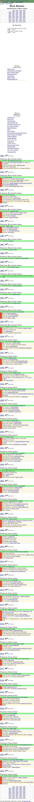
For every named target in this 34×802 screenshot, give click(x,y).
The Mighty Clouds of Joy (13, 124)
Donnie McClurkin (12, 74)
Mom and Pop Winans (14, 410)
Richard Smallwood (12, 79)
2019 (24, 20)
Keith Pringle (17, 198)
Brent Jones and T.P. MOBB (14, 134)
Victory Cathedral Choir (20, 584)
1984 (24, 10)
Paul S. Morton (11, 131)
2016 (13, 20)
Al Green (12, 194)
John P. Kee (10, 119)
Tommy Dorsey (20, 180)
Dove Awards (19, 2)
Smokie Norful (14, 601)
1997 (17, 14)
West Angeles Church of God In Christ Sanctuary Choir (17, 184)
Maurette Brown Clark (15, 780)
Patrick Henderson (12, 128)
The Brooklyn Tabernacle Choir (19, 688)
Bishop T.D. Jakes (20, 374)
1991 (13, 13)
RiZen (8, 129)
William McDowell (18, 630)
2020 (10, 21)
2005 (10, 17)
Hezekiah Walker (25, 675)
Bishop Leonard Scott (24, 748)
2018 (20, 20)
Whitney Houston (6, 765)
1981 (13, 10)
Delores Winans (18, 487)
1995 (10, 14)
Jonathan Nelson (13, 733)
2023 (20, 21)
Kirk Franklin (21, 311)
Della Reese (25, 396)
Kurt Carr (15, 716)
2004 (24, 16)
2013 (20, 19)
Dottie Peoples (11, 117)
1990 (10, 13)
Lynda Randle (21, 486)
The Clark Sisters (12, 713)
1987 (17, 12)
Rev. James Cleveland (12, 126)
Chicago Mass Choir (12, 122)
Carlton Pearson (11, 121)
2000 (10, 16)
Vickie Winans (14, 408)
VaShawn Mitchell (12, 136)
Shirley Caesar (11, 69)
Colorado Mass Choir (12, 392)
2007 (17, 17)
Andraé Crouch (13, 519)
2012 (17, 19)
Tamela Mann (10, 76)
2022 (17, 21)
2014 (24, 19)
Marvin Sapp (13, 728)
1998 (20, 14)
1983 (20, 10)
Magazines (5, 2)
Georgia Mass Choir (19, 456)
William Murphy (16, 767)
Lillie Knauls (14, 535)
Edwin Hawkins (14, 315)
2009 (24, 17)
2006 (13, 17)
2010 (10, 19)
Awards (2, 3)
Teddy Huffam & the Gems (14, 160)
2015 (10, 20)
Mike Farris (11, 566)
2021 (13, 21)
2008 (20, 17)
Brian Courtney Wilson (13, 72)
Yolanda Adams (16, 294)
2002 (17, 16)
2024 (24, 21)
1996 (13, 14)
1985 (10, 12)
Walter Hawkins (11, 146)
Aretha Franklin (24, 258)
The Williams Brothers (13, 490)
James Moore (10, 141)
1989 (24, 12)
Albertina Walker (11, 152)
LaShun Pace (11, 536)
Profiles (12, 2)
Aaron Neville (9, 474)
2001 (13, 16)
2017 (17, 20)
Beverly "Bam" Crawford (18, 390)
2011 (13, 19)
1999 (24, 14)
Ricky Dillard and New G (13, 650)
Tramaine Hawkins (13, 217)
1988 (20, 12)
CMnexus (2, 0)
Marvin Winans (24, 614)
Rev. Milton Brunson (14, 230)
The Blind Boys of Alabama (14, 70)
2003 (20, 16)
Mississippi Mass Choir (13, 145)
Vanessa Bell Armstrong (13, 148)
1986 (13, 12)
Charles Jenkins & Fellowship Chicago (17, 133)
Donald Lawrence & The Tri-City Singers (17, 697)
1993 (20, 13)
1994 (24, 13)
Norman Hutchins (11, 138)
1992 (17, 13)
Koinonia (11, 241)
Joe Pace (17, 489)
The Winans (11, 232)
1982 (17, 10)
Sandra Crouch (11, 77)
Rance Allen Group (15, 543)
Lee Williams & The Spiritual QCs (17, 571)
